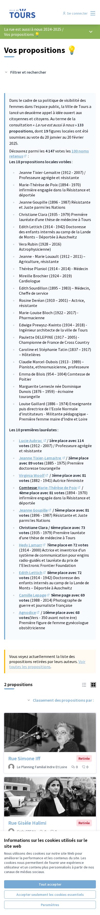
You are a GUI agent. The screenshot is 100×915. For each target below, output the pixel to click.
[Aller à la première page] (38, 13)
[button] (84, 684)
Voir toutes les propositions (47, 664)
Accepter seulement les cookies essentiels (50, 894)
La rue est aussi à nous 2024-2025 (32, 29)
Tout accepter (50, 884)
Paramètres (50, 904)
